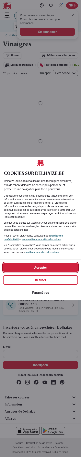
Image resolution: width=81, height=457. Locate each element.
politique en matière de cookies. (42, 252)
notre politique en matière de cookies (41, 239)
